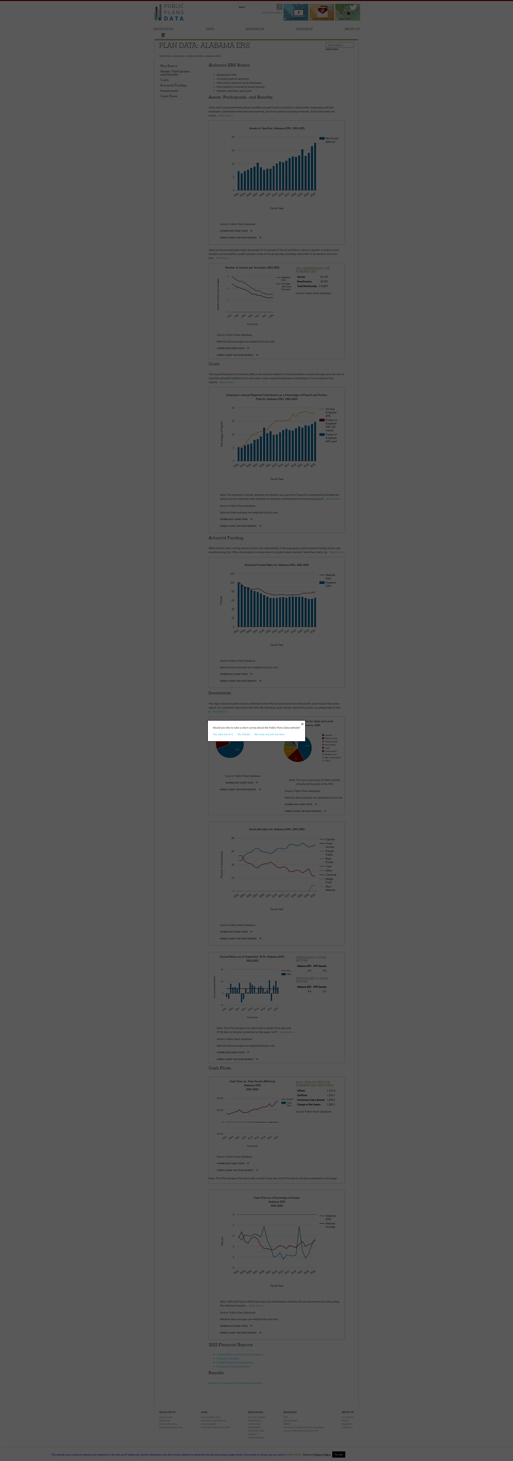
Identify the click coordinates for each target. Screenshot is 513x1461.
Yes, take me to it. (223, 734)
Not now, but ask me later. (269, 734)
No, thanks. (244, 734)
